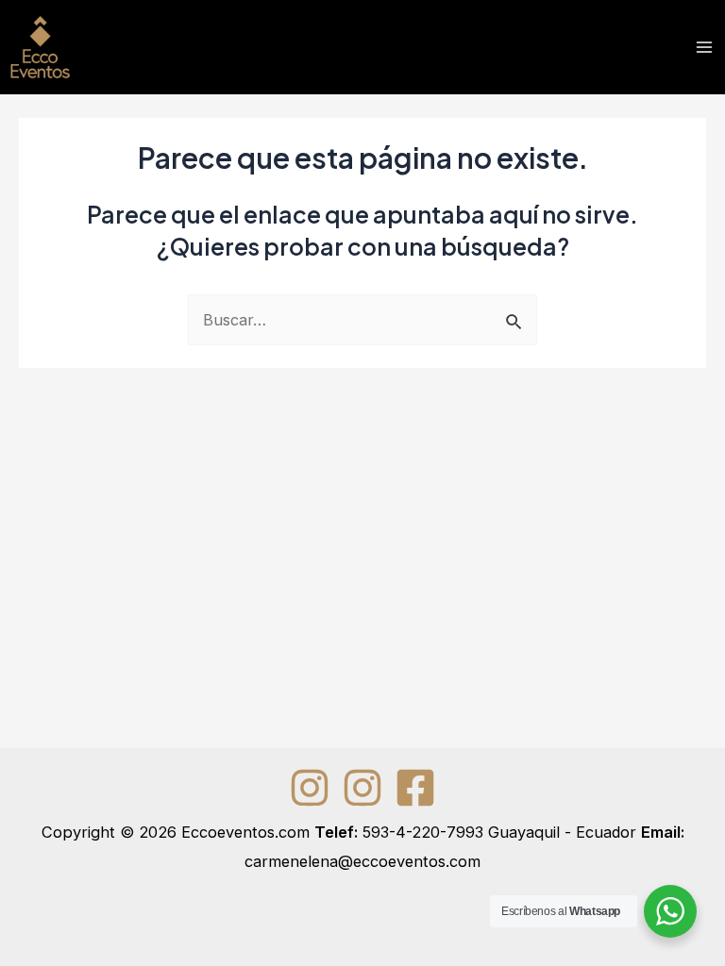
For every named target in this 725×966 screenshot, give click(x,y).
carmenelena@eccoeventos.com (362, 861)
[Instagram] (309, 787)
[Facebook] (415, 787)
